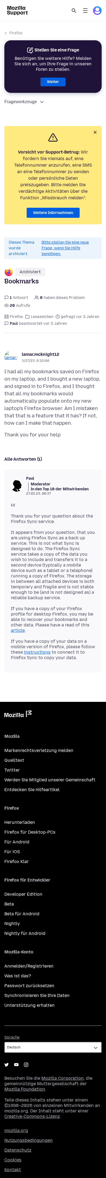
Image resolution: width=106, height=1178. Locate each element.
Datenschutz (17, 1150)
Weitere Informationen (53, 212)
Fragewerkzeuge (20, 101)
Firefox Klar (16, 861)
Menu (85, 10)
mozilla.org (16, 1130)
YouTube (16, 1065)
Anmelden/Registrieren (29, 966)
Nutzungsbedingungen (28, 1140)
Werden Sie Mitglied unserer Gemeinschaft (49, 779)
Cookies (12, 1159)
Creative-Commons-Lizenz (32, 1116)
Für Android (16, 842)
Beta (9, 904)
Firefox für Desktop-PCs (29, 832)
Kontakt (12, 1169)
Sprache (12, 1037)
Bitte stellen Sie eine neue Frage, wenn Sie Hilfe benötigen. (65, 248)
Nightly (12, 923)
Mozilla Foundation (24, 1089)
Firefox (16, 33)
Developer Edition (23, 894)
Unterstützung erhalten (29, 1005)
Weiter (53, 81)
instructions (37, 652)
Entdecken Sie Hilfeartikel (32, 789)
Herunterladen (19, 822)
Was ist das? (17, 975)
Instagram (26, 1065)
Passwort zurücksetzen (29, 985)
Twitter (12, 770)
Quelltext (14, 760)
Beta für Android (21, 913)
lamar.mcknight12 (40, 354)
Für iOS (12, 851)
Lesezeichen (42, 316)
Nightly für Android (24, 933)
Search (74, 10)
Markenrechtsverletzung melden (38, 750)
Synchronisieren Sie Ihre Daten (37, 995)
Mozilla (18, 715)
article (18, 630)
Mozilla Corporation (62, 1078)
